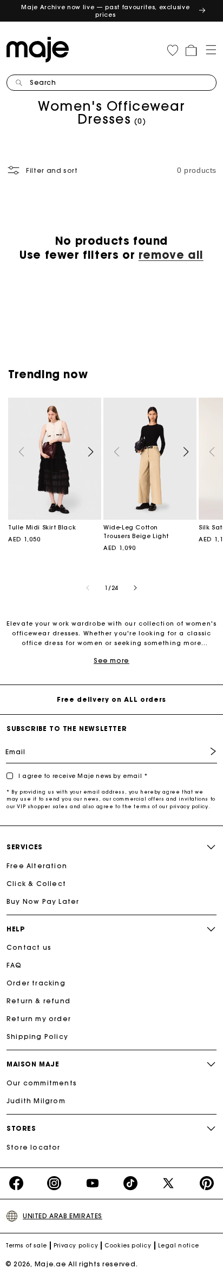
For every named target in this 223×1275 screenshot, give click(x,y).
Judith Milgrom (35, 1101)
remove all (171, 254)
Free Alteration (36, 866)
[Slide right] (135, 588)
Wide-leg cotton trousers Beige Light (149, 459)
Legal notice (178, 1245)
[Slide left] (88, 588)
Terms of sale (26, 1245)
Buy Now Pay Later (42, 901)
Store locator (33, 1147)
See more (111, 660)
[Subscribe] (205, 751)
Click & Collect (36, 884)
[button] (207, 48)
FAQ (14, 965)
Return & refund (38, 1001)
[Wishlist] (172, 50)
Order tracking (35, 983)
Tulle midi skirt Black (54, 459)
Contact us (28, 947)
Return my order (38, 1019)
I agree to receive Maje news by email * (82, 776)
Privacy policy (76, 1245)
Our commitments (41, 1083)
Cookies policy (127, 1245)
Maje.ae (51, 1264)
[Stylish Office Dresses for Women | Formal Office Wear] (40, 48)
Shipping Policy (37, 1036)
